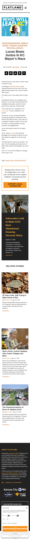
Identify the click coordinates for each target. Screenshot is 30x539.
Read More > (6, 311)
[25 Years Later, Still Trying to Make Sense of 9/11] (15, 282)
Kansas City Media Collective (10, 473)
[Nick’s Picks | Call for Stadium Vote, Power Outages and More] (15, 338)
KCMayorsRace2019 (11, 43)
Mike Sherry (16, 67)
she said (12, 133)
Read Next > (9, 255)
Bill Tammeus (7, 300)
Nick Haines (7, 358)
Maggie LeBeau (8, 412)
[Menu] (26, 8)
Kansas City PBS (14, 453)
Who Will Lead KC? (20, 160)
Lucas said (5, 111)
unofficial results (14, 86)
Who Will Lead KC (15, 48)
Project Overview (18, 45)
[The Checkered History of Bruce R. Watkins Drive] (15, 394)
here (6, 150)
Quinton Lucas (9, 160)
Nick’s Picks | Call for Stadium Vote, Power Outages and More (14, 353)
